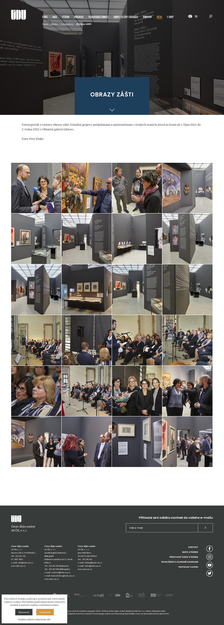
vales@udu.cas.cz (93, 566)
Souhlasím (45, 612)
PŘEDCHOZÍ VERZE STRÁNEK (183, 557)
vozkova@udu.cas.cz (60, 572)
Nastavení (24, 612)
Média (159, 16)
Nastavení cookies (188, 566)
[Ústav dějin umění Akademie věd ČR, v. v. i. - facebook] (209, 548)
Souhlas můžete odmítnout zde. (34, 619)
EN (196, 16)
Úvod (45, 24)
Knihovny (147, 16)
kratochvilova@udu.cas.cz (63, 575)
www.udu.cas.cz (18, 566)
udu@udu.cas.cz (25, 562)
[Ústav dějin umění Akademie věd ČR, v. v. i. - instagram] (209, 557)
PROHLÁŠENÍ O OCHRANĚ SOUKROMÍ (179, 562)
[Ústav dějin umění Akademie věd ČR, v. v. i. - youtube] (209, 565)
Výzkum (65, 16)
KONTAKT (193, 547)
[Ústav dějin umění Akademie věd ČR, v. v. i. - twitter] (209, 573)
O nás (45, 16)
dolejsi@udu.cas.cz (93, 562)
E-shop (170, 16)
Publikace (79, 16)
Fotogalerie (67, 24)
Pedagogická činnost (99, 16)
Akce (54, 16)
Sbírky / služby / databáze (125, 16)
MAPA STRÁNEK (190, 552)
